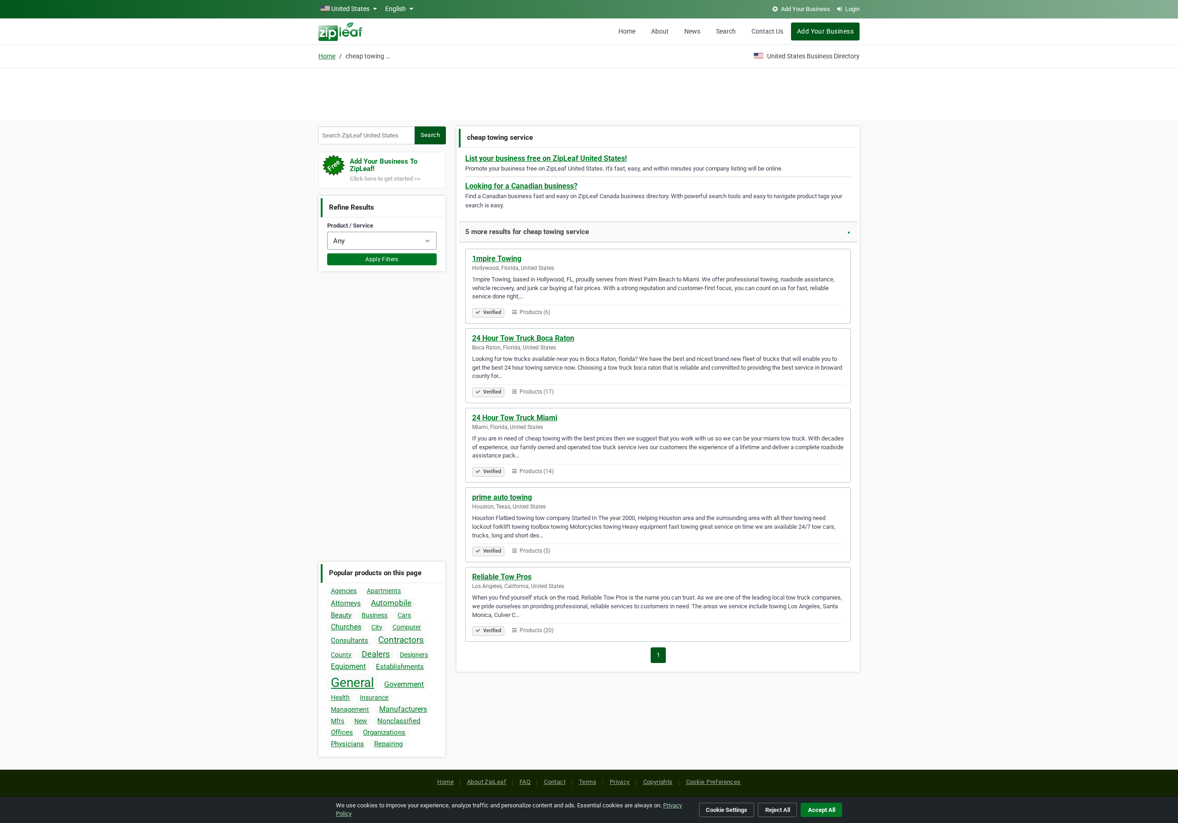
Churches (346, 627)
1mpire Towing (496, 258)
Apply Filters (381, 259)
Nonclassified (398, 721)
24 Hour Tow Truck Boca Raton (523, 338)
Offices (342, 732)
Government (404, 684)
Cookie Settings (726, 809)
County (341, 654)
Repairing (388, 744)
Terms (587, 781)
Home (626, 31)
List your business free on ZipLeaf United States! (546, 158)
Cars (404, 615)
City (376, 627)
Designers (414, 654)
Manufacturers (403, 709)
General (352, 682)
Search (726, 31)
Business (374, 615)
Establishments (400, 667)
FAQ (525, 781)
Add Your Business (825, 31)
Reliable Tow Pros (501, 576)
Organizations (384, 732)
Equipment (348, 666)
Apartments (384, 590)
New (360, 721)
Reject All (777, 809)
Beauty (341, 615)
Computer (407, 627)
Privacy (620, 781)
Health (340, 697)
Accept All (821, 809)
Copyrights (658, 781)
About (660, 31)
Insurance (374, 697)
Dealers (376, 654)
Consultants (349, 640)
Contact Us (767, 31)
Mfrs (337, 721)
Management (350, 709)
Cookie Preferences (713, 781)
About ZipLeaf (486, 781)
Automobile (391, 602)
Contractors (401, 639)
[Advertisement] (589, 93)
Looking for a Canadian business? (521, 186)
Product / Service (350, 225)
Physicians (347, 744)
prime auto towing (502, 497)
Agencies (344, 590)
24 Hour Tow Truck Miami (514, 417)
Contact (555, 781)
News (692, 31)
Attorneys (346, 603)
